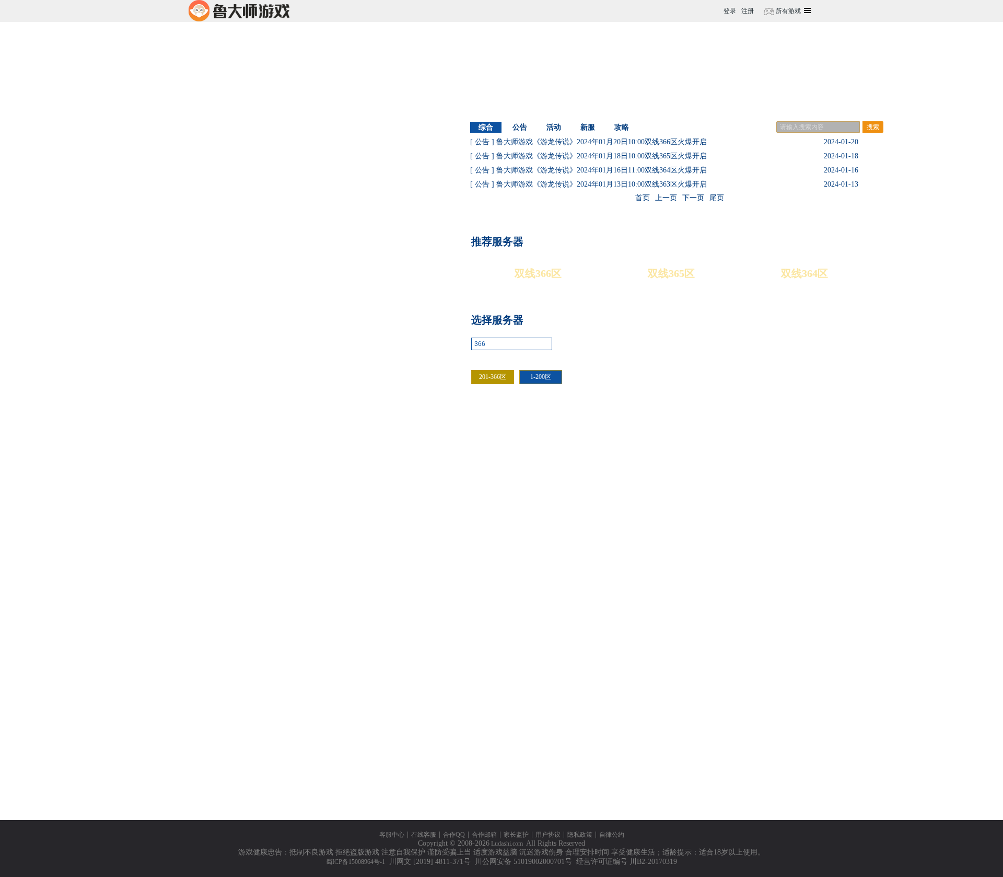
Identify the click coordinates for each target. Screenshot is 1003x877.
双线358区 (521, 498)
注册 (747, 11)
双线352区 (719, 539)
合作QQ (454, 834)
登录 (730, 11)
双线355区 (818, 498)
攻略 (621, 127)
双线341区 (620, 663)
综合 (486, 127)
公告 (519, 127)
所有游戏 (787, 11)
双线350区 (521, 580)
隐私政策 (579, 834)
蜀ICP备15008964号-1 (355, 862)
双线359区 (818, 456)
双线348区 (719, 580)
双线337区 (620, 704)
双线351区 (818, 539)
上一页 (666, 198)
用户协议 (548, 834)
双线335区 (818, 704)
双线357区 (620, 498)
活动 (553, 127)
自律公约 (611, 834)
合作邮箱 (484, 834)
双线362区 (521, 456)
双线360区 (719, 456)
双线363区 (818, 415)
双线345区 (620, 622)
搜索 (873, 127)
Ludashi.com (506, 843)
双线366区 (538, 273)
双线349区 (620, 580)
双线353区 (620, 539)
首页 (642, 198)
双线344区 (719, 622)
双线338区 (521, 704)
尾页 (716, 198)
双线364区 (804, 273)
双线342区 (521, 663)
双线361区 (620, 456)
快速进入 (575, 344)
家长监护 (516, 834)
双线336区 (719, 704)
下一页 (693, 198)
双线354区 (521, 539)
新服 (587, 127)
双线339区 (818, 663)
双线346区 (521, 622)
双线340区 (719, 663)
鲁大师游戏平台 (239, 10)
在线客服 (423, 834)
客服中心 (391, 834)
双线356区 (719, 498)
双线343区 (818, 622)
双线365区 (671, 273)
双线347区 (818, 580)
